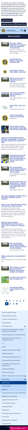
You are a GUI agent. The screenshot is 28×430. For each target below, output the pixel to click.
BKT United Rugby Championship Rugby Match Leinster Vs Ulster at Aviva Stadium (18, 245)
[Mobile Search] (21, 30)
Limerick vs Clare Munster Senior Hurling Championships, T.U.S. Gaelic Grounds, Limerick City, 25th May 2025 (13, 140)
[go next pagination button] (13, 303)
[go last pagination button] (17, 303)
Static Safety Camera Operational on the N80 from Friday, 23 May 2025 (18, 127)
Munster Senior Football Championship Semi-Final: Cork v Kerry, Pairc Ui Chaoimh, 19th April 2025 (13, 224)
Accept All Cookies (7, 20)
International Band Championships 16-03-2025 (17, 288)
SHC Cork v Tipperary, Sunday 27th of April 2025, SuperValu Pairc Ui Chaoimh (14, 197)
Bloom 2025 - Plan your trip (17, 106)
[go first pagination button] (6, 300)
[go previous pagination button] (9, 300)
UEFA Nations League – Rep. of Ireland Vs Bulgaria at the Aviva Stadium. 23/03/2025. (18, 269)
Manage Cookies (21, 24)
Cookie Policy (10, 13)
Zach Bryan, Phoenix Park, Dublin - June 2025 (18, 71)
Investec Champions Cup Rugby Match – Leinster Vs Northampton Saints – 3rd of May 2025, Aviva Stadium (18, 185)
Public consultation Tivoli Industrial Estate (13, 256)
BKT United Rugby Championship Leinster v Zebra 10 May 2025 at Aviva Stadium (18, 169)
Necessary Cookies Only (8, 24)
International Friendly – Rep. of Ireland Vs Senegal (18, 94)
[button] (25, 326)
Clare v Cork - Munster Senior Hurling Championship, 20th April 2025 (14, 205)
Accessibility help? (20, 428)
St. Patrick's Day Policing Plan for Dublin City (18, 278)
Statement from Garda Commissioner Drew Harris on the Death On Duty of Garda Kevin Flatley (18, 158)
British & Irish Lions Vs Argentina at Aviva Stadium (17, 79)
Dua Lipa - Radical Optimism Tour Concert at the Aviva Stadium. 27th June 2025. (18, 45)
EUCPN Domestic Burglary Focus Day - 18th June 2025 (17, 60)
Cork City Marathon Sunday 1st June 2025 (17, 115)
